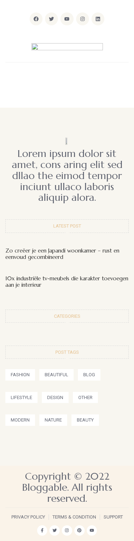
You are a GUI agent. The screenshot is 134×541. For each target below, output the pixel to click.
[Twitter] (54, 530)
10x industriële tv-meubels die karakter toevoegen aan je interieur (66, 281)
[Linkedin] (97, 18)
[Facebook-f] (42, 530)
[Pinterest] (79, 530)
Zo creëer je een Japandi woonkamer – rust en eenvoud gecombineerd (62, 253)
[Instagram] (82, 18)
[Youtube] (92, 530)
